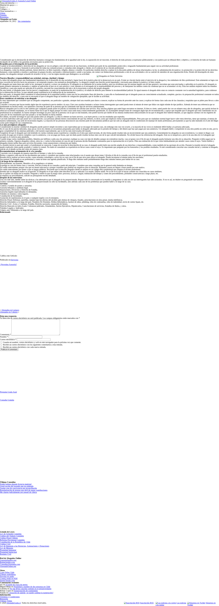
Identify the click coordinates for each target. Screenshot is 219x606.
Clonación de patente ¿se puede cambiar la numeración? (31, 593)
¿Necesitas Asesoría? (8, 264)
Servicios (14, 260)
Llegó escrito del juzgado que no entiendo (16, 486)
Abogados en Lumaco (10, 310)
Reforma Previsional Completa (12, 540)
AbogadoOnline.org (8, 566)
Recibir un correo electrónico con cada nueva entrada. (24, 347)
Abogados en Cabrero (9, 312)
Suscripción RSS (147, 603)
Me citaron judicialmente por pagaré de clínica (18, 492)
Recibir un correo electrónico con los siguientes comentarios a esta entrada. (33, 345)
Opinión (3, 15)
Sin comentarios (24, 21)
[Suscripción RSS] (132, 603)
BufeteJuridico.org (7, 562)
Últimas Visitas (6, 601)
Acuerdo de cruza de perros (16, 585)
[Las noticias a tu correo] (166, 603)
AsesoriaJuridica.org (8, 560)
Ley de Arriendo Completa (10, 534)
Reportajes (4, 17)
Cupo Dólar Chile (7, 572)
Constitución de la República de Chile (15, 542)
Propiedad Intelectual (8, 552)
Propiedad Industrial (8, 550)
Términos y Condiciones (10, 597)
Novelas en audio (7, 576)
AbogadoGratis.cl (13, 603)
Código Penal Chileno (9, 538)
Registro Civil (5, 554)
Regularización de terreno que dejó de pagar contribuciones (23, 490)
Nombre (4, 337)
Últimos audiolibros (8, 574)
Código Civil (5, 544)
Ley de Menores (6, 548)
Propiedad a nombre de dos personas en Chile (32, 587)
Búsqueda (4, 599)
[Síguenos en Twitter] (196, 603)
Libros (2, 13)
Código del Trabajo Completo (12, 536)
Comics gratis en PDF (9, 578)
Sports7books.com (7, 580)
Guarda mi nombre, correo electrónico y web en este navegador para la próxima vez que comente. (42, 342)
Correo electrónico (8, 339)
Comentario (5, 334)
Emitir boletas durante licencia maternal (15, 484)
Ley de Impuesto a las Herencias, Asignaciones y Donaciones (24, 546)
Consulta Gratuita (7, 400)
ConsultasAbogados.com (10, 564)
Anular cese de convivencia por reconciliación (18, 488)
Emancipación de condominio (26, 591)
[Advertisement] (21, 40)
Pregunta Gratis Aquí (8, 392)
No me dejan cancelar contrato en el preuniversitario (30, 589)
